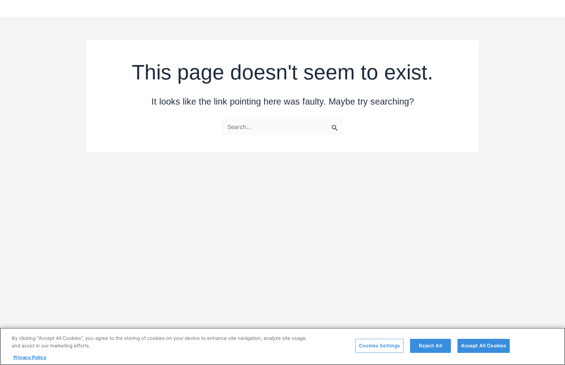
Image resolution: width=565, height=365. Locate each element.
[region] (282, 346)
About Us (332, 8)
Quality (298, 8)
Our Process (374, 8)
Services (265, 8)
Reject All (430, 345)
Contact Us (457, 8)
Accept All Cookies (483, 345)
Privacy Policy (29, 357)
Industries (416, 8)
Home (234, 8)
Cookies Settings (379, 345)
